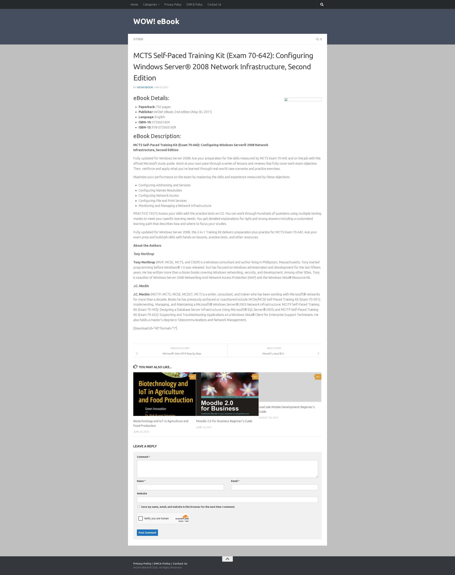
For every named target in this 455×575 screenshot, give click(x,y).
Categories (150, 4)
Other (138, 39)
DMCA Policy (194, 4)
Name (141, 481)
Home (134, 4)
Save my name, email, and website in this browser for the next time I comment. (188, 506)
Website (142, 493)
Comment (143, 456)
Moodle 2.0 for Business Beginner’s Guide (224, 421)
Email (235, 481)
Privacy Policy (172, 4)
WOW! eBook (156, 21)
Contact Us (214, 4)
